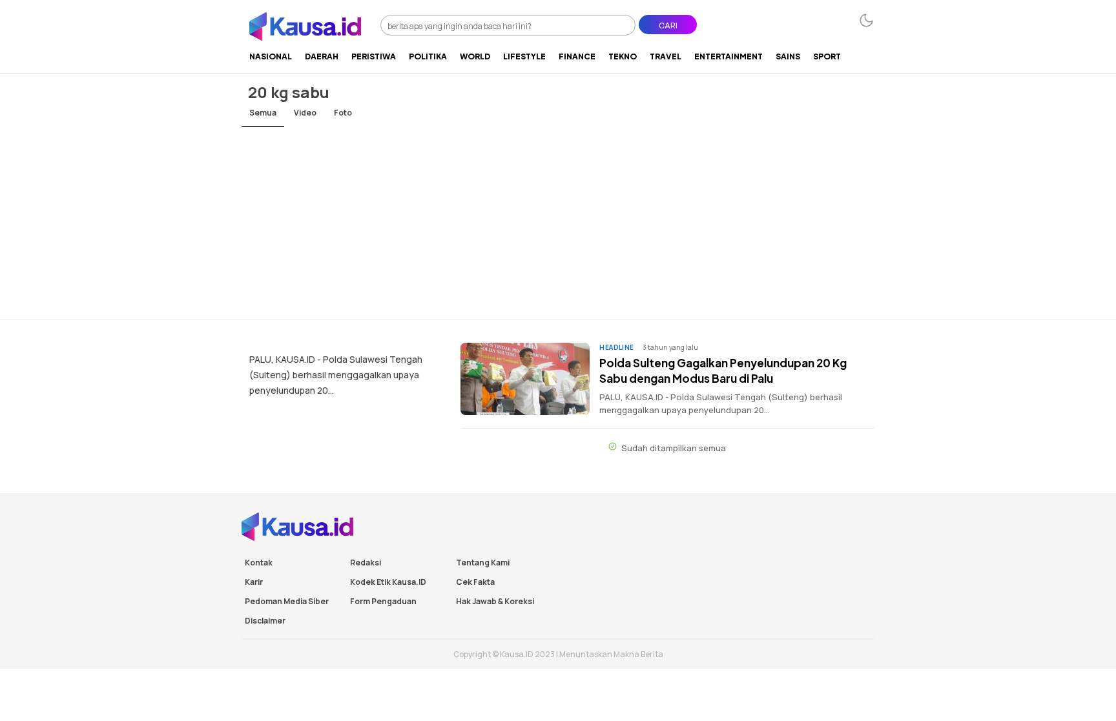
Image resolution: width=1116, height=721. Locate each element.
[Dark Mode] (866, 20)
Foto (343, 112)
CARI (668, 25)
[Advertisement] (558, 222)
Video (305, 112)
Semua (262, 112)
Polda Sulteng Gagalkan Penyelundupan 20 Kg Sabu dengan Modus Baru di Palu (723, 370)
